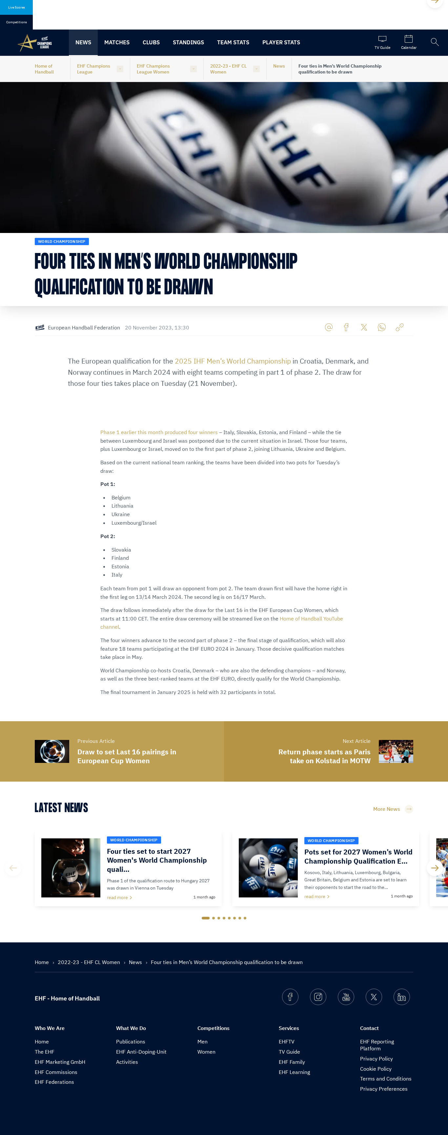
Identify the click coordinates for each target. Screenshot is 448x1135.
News (83, 42)
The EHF (44, 1051)
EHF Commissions (56, 1072)
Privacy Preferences (384, 1088)
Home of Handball (44, 69)
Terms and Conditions (386, 1078)
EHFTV (287, 1041)
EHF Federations (54, 1082)
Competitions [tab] (16, 22)
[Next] (435, 868)
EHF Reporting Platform (377, 1045)
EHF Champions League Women (153, 69)
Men (202, 1041)
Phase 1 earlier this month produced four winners (159, 432)
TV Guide (289, 1051)
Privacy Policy (376, 1058)
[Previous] (13, 868)
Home (42, 962)
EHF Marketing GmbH (60, 1062)
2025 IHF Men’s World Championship (233, 361)
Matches (117, 42)
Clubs (151, 42)
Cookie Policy (376, 1068)
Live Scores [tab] (16, 7)
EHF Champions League (93, 69)
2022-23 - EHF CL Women (228, 69)
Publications (130, 1041)
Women (206, 1051)
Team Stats (233, 42)
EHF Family (292, 1062)
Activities (127, 1062)
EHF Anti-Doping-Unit (141, 1051)
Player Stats (281, 42)
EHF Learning (294, 1072)
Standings (188, 42)
